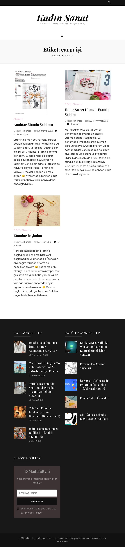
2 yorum (75, 124)
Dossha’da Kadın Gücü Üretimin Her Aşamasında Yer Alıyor (43, 346)
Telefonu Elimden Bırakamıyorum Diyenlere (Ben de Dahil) (44, 412)
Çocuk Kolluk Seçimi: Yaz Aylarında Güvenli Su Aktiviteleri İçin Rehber (44, 367)
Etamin (18, 119)
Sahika (27, 130)
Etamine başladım (28, 235)
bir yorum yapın (22, 134)
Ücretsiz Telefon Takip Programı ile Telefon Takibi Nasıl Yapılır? (94, 384)
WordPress (62, 541)
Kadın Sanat (62, 17)
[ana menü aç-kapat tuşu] (62, 37)
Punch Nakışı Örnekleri (94, 398)
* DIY (68, 104)
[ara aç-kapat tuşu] (109, 3)
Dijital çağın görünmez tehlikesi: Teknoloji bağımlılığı (43, 432)
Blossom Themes (89, 538)
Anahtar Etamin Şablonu (33, 124)
